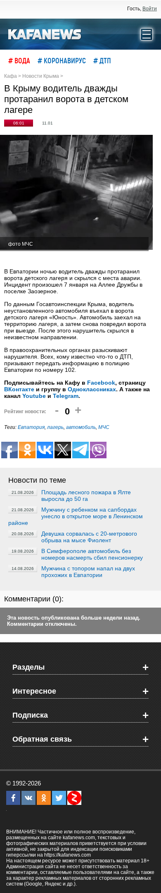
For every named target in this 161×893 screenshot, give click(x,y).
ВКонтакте (19, 389)
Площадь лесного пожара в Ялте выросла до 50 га (86, 495)
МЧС (103, 427)
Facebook (101, 382)
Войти (149, 9)
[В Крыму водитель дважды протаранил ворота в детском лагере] (76, 193)
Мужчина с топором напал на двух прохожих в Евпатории (88, 571)
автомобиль (81, 427)
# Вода (19, 60)
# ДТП (102, 60)
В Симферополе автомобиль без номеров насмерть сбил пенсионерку (92, 554)
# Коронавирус (62, 60)
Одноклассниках (92, 389)
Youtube (34, 396)
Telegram (65, 396)
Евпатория (31, 427)
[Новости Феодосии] (45, 33)
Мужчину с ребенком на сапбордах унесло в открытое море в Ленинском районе (75, 516)
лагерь (55, 427)
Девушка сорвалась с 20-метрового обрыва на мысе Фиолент (89, 536)
